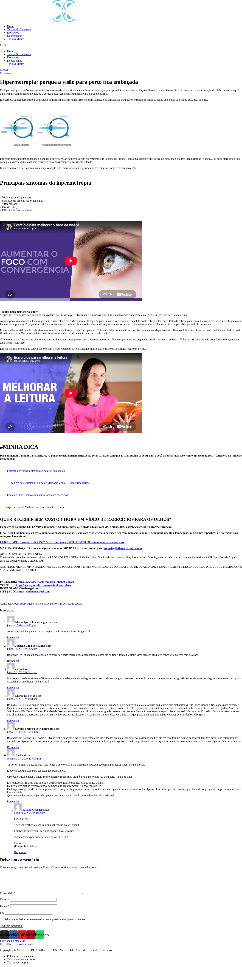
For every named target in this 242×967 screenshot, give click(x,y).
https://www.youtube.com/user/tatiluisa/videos (43, 585)
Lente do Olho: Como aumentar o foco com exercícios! (38, 494)
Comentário (7, 893)
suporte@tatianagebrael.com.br (123, 548)
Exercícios (13, 32)
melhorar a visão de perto (42, 603)
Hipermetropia (20, 603)
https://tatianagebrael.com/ (34, 591)
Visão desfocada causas (69, 603)
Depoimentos (14, 35)
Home (10, 26)
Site (2, 912)
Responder (13, 637)
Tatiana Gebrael (32, 809)
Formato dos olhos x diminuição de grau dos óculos (36, 470)
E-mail (5, 906)
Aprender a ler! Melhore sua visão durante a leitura (35, 507)
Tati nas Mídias (15, 38)
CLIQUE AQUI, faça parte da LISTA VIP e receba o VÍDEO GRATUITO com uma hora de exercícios (62, 542)
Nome (4, 899)
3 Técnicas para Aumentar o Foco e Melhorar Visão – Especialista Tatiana (48, 482)
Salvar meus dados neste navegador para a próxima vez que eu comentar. (45, 919)
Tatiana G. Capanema (19, 29)
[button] (121, 45)
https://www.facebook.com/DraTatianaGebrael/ (46, 581)
